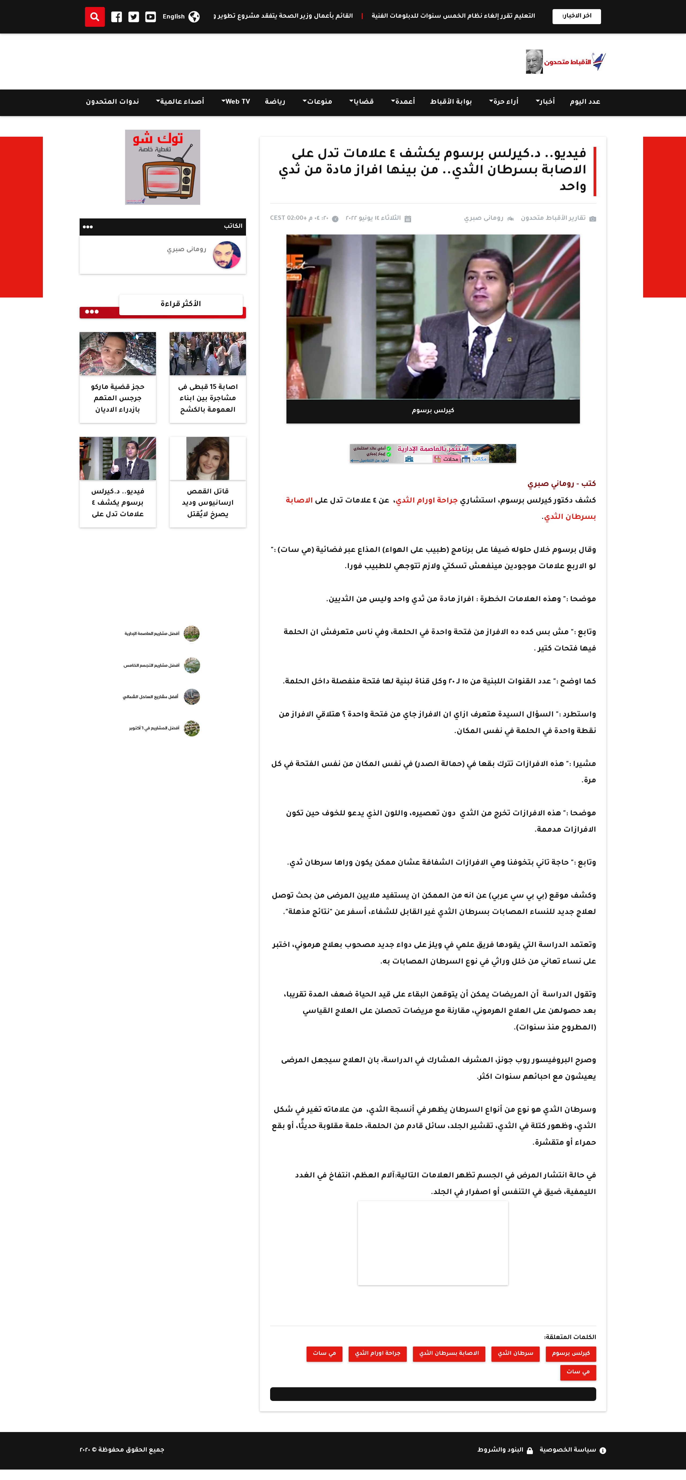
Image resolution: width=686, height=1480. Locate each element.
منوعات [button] (319, 102)
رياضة (275, 102)
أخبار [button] (547, 102)
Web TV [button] (238, 102)
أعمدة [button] (405, 102)
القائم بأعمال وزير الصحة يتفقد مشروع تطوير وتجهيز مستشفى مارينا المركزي (394, 16)
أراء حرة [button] (506, 102)
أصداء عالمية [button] (182, 102)
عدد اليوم (585, 102)
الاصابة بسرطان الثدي (449, 1354)
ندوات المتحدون (112, 102)
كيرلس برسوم (571, 1354)
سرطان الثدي (516, 1354)
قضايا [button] (363, 102)
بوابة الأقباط (451, 102)
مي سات (324, 1354)
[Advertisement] (177, 59)
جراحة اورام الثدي (428, 501)
